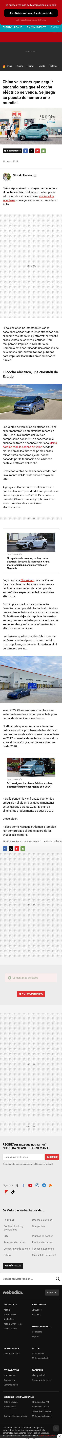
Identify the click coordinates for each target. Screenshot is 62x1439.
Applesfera (9, 1319)
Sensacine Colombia (41, 1411)
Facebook (25, 150)
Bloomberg (28, 580)
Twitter (31, 150)
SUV (6, 1236)
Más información (47, 1435)
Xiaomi (20, 66)
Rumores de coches (15, 1242)
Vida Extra (36, 1314)
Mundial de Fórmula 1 (44, 1255)
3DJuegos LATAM (40, 1402)
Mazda (42, 66)
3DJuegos (37, 1310)
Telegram (44, 1185)
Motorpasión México (41, 1416)
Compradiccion (11, 1384)
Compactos (38, 1226)
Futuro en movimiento (28, 841)
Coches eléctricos (42, 1219)
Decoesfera (9, 1380)
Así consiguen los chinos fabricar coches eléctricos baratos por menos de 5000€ (29, 785)
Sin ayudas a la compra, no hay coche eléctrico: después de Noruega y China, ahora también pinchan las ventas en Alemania (28, 563)
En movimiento (36, 27)
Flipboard (37, 150)
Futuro (7, 1255)
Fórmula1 (9, 1219)
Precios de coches (42, 1242)
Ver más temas (12, 1265)
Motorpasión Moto (40, 1358)
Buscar (58, 1279)
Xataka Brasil (10, 1406)
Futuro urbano (12, 27)
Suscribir (52, 1157)
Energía (56, 27)
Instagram (37, 1185)
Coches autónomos (43, 1248)
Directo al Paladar (12, 1353)
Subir (50, 1292)
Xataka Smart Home (13, 1324)
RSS (50, 1185)
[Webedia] (13, 1294)
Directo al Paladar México (15, 1416)
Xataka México (11, 1402)
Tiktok (13, 1191)
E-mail (43, 150)
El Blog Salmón (39, 1375)
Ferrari (31, 66)
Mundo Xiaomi (10, 1328)
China (9, 66)
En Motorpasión (14, 554)
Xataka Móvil (10, 1314)
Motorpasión (38, 1353)
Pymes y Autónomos (41, 1380)
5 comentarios (14, 150)
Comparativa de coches (17, 1248)
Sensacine (37, 1331)
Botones (54, 66)
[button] (24, 176)
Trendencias (9, 1375)
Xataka (7, 1310)
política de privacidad (43, 1164)
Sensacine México (40, 1406)
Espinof (35, 1336)
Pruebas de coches (42, 1236)
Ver (32, 994)
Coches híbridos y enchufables (13, 1228)
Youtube (30, 1185)
